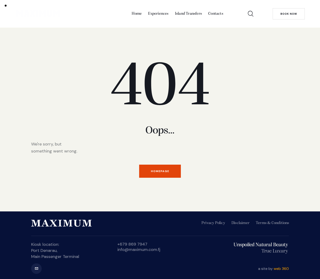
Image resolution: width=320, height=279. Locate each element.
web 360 (281, 268)
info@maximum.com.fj (138, 249)
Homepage (160, 171)
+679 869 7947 (132, 244)
